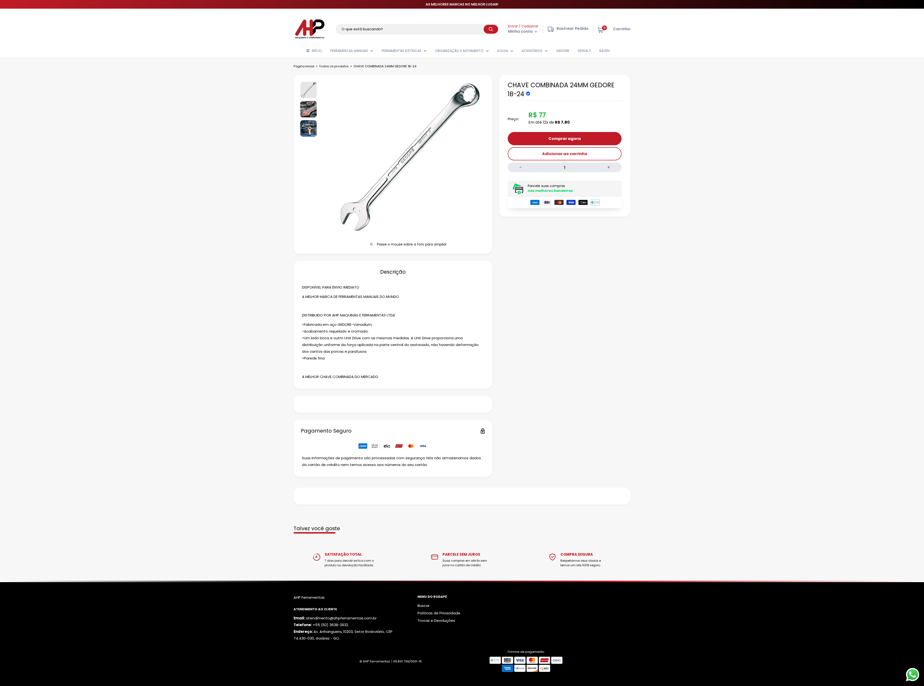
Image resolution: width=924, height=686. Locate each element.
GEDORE (562, 50)
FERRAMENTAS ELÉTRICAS (401, 50)
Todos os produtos (334, 66)
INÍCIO (317, 50)
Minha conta (520, 31)
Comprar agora (564, 138)
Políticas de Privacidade (438, 613)
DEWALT (584, 50)
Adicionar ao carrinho (564, 154)
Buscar (423, 605)
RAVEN (604, 50)
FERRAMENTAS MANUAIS (349, 50)
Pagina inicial (304, 66)
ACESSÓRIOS (532, 50)
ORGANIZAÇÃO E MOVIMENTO (459, 50)
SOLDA (502, 50)
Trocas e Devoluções (436, 620)
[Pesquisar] (491, 29)
